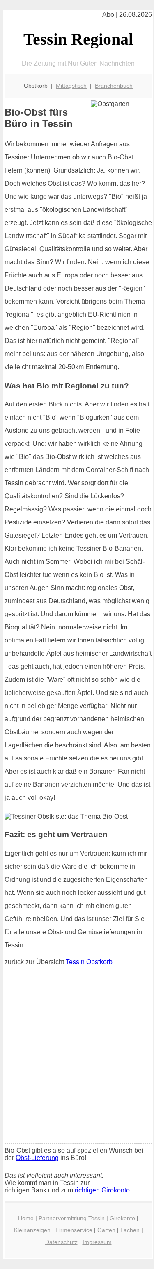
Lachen (130, 1230)
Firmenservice (73, 1230)
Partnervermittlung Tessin (72, 1218)
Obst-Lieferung (37, 1157)
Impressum (97, 1242)
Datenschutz (61, 1242)
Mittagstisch (71, 85)
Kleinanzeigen (32, 1230)
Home (26, 1218)
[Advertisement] (77, 1056)
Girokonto (122, 1218)
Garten (106, 1230)
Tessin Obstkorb (89, 961)
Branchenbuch (114, 85)
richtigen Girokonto (102, 1190)
